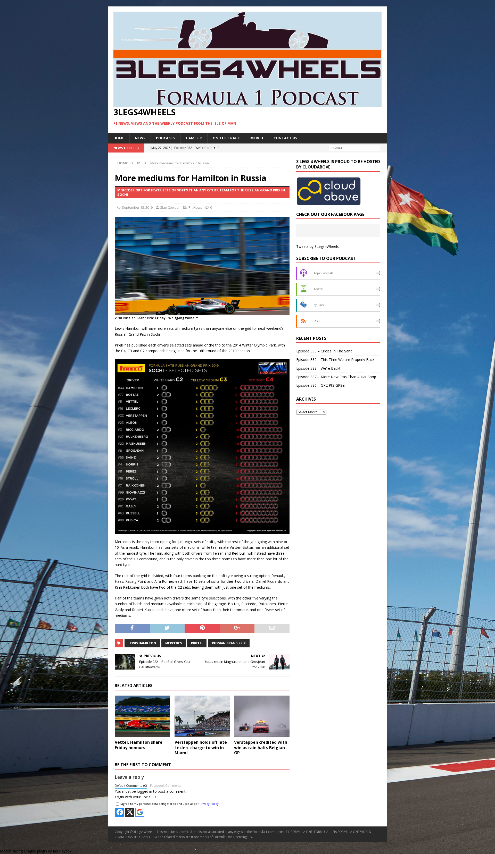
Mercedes (173, 643)
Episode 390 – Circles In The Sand (324, 351)
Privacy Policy (209, 804)
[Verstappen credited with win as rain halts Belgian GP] (262, 716)
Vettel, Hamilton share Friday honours (138, 744)
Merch (256, 138)
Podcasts (165, 138)
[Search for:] (354, 147)
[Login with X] (129, 812)
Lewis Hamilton (142, 643)
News (140, 138)
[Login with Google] (139, 812)
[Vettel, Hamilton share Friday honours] (142, 716)
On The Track (226, 138)
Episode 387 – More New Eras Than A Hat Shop (336, 376)
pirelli (197, 643)
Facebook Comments (166, 785)
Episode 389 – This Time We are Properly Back (335, 359)
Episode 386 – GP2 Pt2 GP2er (321, 385)
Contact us (285, 138)
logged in (144, 791)
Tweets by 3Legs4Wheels (317, 246)
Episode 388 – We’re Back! (318, 368)
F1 (190, 207)
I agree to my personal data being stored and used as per (169, 804)
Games (192, 138)
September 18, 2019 (137, 207)
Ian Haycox (62, 851)
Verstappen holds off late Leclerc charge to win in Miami (201, 747)
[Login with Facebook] (119, 812)
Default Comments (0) (131, 785)
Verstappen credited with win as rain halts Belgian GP (260, 747)
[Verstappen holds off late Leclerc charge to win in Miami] (202, 716)
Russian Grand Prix (229, 643)
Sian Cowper (170, 207)
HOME (118, 138)
